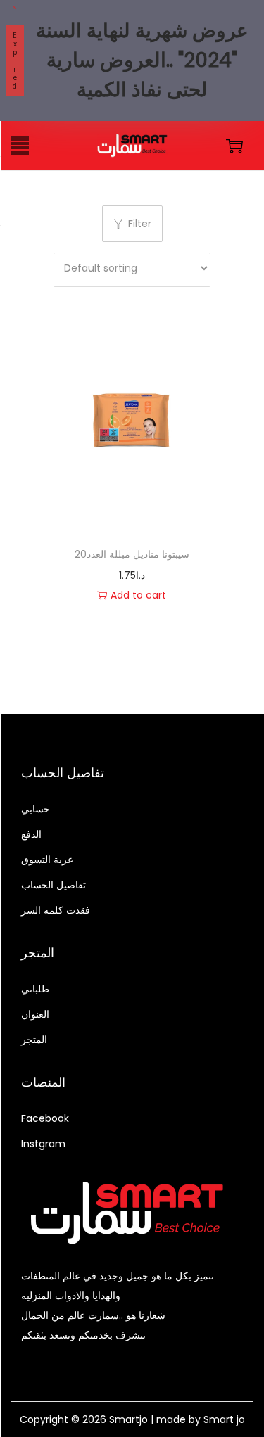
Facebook (45, 1118)
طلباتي (35, 989)
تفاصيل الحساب (53, 885)
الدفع (31, 834)
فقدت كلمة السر (55, 910)
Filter (139, 224)
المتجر (34, 1040)
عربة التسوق (47, 859)
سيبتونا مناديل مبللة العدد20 (132, 554)
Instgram (43, 1144)
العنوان (35, 1014)
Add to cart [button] (138, 595)
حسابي (35, 809)
